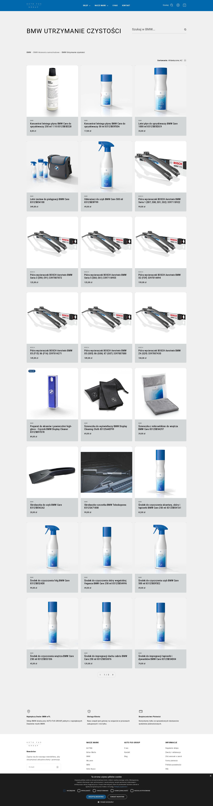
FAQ (166, 769)
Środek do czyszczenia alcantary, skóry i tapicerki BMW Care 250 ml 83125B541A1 (159, 506)
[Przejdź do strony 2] (112, 675)
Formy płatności (171, 761)
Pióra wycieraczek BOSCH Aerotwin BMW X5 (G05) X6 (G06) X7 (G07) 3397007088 (105, 352)
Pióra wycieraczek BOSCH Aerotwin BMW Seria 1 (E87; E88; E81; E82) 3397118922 (159, 200)
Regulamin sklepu (171, 748)
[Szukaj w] (185, 29)
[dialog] (106, 790)
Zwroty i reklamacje (173, 752)
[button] (106, 802)
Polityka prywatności (173, 765)
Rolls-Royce (91, 769)
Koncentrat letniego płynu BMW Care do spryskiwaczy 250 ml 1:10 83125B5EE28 (51, 125)
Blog (126, 756)
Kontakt (126, 5)
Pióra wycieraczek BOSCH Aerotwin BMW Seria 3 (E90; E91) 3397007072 (51, 276)
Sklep (85, 5)
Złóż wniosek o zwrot (173, 756)
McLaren (89, 761)
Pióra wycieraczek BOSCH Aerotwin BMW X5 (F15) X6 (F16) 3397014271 (51, 352)
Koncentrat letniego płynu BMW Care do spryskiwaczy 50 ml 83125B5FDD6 (104, 125)
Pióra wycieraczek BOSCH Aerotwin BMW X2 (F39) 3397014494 (159, 276)
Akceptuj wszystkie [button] (96, 797)
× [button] (210, 776)
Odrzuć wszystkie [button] (117, 797)
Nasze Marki (100, 5)
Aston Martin (91, 752)
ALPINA (89, 748)
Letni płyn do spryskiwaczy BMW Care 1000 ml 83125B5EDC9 (158, 125)
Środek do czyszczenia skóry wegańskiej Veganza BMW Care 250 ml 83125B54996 (105, 582)
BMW (29, 52)
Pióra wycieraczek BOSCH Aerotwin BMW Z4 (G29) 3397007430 (159, 352)
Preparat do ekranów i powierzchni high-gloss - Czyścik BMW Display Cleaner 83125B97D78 (51, 429)
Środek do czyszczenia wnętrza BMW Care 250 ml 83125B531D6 (52, 657)
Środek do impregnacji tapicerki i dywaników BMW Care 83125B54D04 (157, 657)
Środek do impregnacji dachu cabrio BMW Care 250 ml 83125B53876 (105, 657)
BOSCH (140, 196)
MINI (88, 765)
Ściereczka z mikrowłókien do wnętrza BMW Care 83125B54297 (158, 428)
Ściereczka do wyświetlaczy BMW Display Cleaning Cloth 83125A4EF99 (105, 428)
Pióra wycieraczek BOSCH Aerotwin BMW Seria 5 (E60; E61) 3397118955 (105, 276)
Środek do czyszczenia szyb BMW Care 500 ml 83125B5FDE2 (158, 582)
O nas (115, 5)
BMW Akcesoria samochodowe (46, 52)
